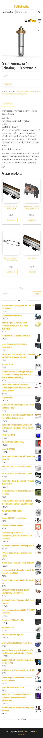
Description (8, 103)
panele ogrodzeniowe (16, 94)
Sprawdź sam (8, 84)
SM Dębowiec (21, 6)
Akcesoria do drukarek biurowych (25, 91)
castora (9, 94)
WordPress (24, 731)
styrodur (25, 94)
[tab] (9, 103)
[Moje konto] (26, 20)
